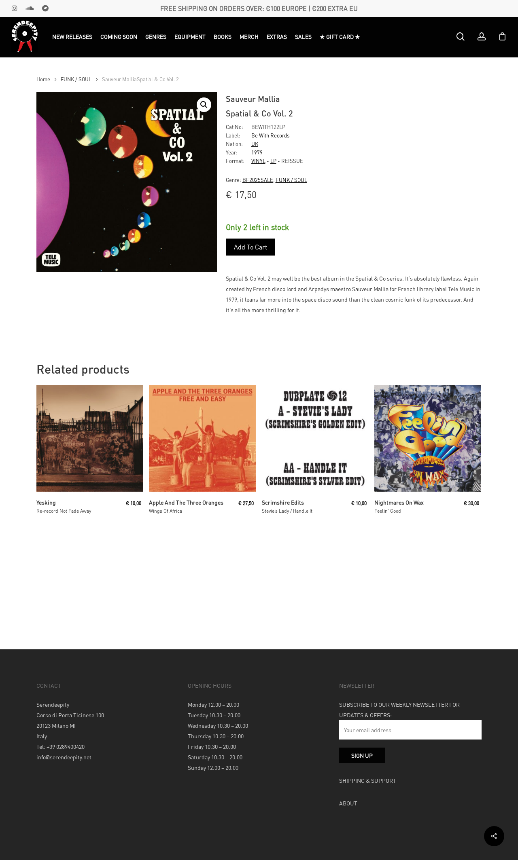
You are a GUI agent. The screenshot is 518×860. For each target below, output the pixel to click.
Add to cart (250, 247)
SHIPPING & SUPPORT (367, 780)
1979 (257, 152)
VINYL (258, 160)
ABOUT (348, 803)
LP (273, 160)
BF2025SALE (257, 179)
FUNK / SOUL (76, 79)
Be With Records (270, 135)
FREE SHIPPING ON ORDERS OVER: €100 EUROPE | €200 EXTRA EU (259, 8)
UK (254, 143)
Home (43, 79)
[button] (204, 104)
